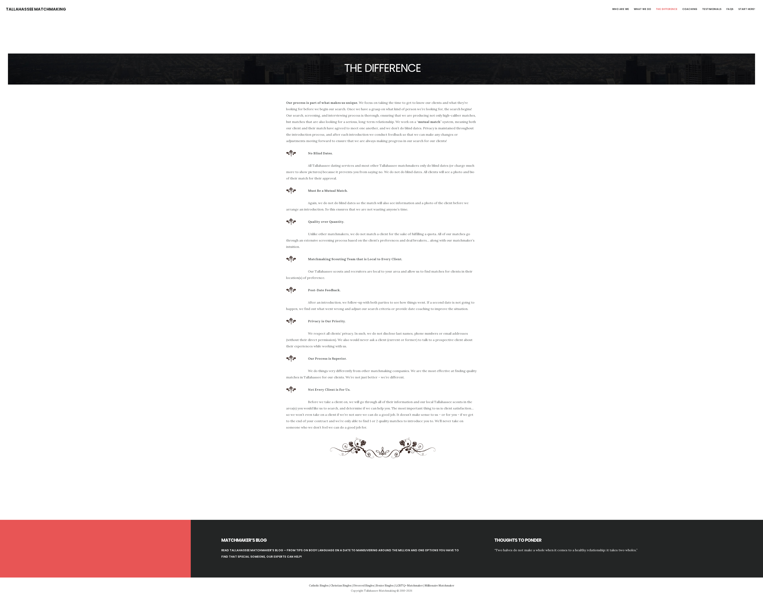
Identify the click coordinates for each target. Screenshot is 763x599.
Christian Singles (340, 585)
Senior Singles (385, 585)
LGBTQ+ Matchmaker (409, 585)
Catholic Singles (319, 585)
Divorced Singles (363, 585)
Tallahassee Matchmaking (36, 9)
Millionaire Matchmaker (439, 585)
